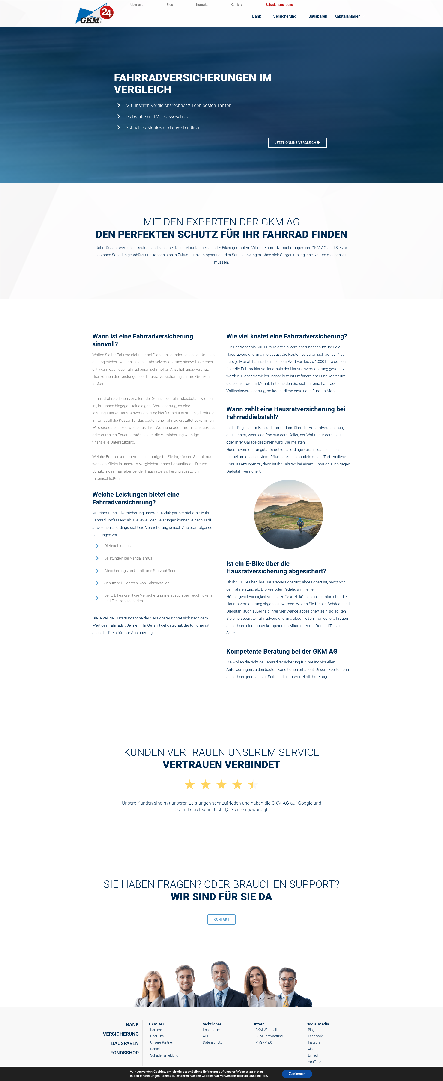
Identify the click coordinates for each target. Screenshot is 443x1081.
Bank (256, 16)
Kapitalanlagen (347, 16)
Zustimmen (297, 1074)
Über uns (136, 4)
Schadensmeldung (279, 4)
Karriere (237, 4)
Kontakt (202, 4)
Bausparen (317, 16)
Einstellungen (150, 1076)
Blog (169, 4)
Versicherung (284, 16)
